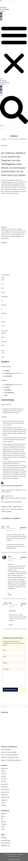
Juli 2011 (3, 802)
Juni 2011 (3, 805)
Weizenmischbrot (13, 757)
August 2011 (4, 800)
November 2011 (5, 792)
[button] (14, 50)
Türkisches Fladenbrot (12, 754)
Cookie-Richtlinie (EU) (14, 856)
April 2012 (3, 779)
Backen (3, 816)
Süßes (3, 829)
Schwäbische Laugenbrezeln (14, 760)
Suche (1, 95)
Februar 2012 (4, 784)
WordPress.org (5, 845)
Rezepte (2, 11)
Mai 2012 (3, 776)
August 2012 (4, 768)
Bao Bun (8, 749)
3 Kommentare (23, 139)
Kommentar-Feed (5, 843)
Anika (2, 749)
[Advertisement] (14, 211)
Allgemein (3, 813)
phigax (5, 139)
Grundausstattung (4, 9)
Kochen (3, 826)
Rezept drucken (6, 275)
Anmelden (3, 837)
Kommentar (6, 669)
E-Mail (4, 656)
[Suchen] (26, 706)
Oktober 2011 (4, 794)
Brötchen (3, 821)
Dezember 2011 (5, 789)
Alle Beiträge (3, 7)
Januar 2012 (4, 787)
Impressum (20, 854)
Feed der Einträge (5, 840)
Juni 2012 (3, 773)
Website (5, 662)
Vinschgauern (8, 164)
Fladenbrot (4, 824)
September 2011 (5, 797)
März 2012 (4, 781)
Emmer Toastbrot (12, 752)
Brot (2, 819)
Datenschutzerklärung (10, 854)
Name (4, 650)
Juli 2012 (3, 771)
